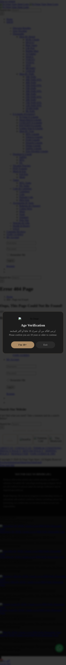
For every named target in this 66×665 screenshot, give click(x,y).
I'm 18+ (22, 344)
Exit (45, 344)
